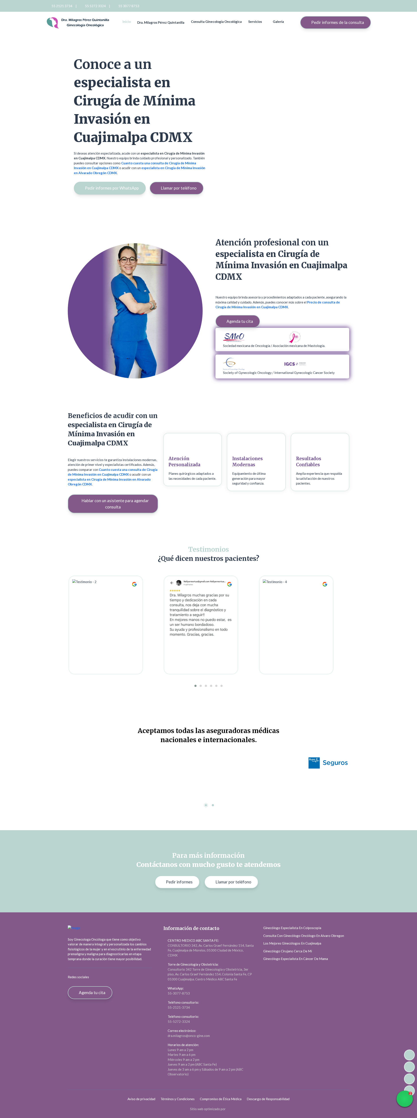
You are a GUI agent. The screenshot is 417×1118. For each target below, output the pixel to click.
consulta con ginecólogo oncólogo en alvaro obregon (303, 936)
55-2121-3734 (179, 1007)
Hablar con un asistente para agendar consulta (115, 503)
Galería (278, 21)
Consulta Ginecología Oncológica (216, 21)
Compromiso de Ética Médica (221, 1099)
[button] (195, 686)
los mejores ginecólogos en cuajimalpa (292, 943)
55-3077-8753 (179, 993)
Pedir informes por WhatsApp (111, 187)
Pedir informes (179, 881)
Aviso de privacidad (141, 1099)
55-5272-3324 (179, 1021)
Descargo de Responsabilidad (268, 1099)
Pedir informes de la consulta (337, 22)
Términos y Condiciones (178, 1099)
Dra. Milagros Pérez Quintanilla (160, 22)
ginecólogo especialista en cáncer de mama (295, 959)
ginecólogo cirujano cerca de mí (287, 951)
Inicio (126, 21)
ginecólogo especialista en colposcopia (292, 928)
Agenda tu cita (239, 321)
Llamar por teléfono (178, 187)
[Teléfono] (409, 1078)
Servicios (255, 21)
